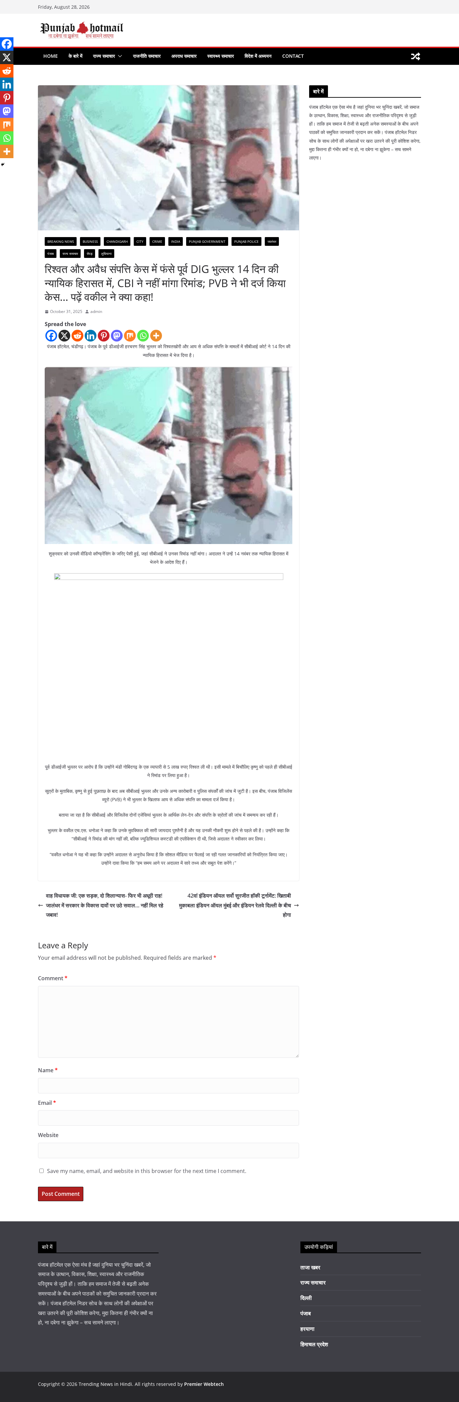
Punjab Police (246, 241)
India (175, 241)
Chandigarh (117, 241)
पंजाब (50, 253)
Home (50, 56)
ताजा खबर (310, 1267)
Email (47, 1102)
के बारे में (75, 56)
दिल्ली (306, 1298)
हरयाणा (307, 1328)
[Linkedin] (90, 336)
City (139, 241)
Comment (53, 978)
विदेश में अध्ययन (258, 56)
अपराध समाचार (184, 56)
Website (48, 1135)
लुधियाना (106, 253)
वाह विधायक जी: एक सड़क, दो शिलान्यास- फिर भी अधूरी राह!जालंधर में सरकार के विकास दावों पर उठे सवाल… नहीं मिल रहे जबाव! (104, 905)
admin (96, 311)
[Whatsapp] (143, 336)
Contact (293, 56)
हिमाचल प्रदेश (314, 1344)
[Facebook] (51, 336)
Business (90, 241)
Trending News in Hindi (105, 1384)
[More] (156, 336)
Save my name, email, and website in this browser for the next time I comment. (146, 1171)
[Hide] (2, 164)
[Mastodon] (117, 336)
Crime (157, 241)
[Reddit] (77, 336)
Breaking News (60, 241)
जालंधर (271, 241)
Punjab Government (207, 241)
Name (48, 1070)
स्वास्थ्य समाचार (220, 56)
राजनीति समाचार (147, 56)
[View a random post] (415, 56)
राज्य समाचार (104, 56)
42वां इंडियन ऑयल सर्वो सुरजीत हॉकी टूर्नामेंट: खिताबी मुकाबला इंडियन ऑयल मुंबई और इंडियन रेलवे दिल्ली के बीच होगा (235, 905)
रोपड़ (89, 253)
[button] (118, 56)
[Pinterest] (104, 336)
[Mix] (130, 336)
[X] (64, 336)
